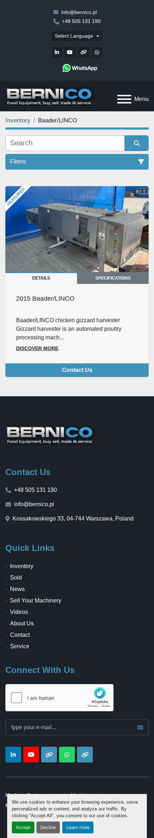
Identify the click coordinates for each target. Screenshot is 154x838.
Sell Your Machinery (35, 600)
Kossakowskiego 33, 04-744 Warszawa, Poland (73, 518)
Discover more (37, 348)
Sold (16, 578)
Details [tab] (41, 278)
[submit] (137, 143)
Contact (20, 635)
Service (19, 646)
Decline (48, 827)
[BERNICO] (50, 434)
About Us (22, 623)
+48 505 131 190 (81, 21)
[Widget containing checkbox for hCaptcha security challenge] (59, 697)
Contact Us (77, 370)
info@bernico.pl (79, 12)
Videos (19, 612)
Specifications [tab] (113, 278)
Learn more (78, 827)
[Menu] (124, 99)
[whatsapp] (79, 68)
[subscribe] (140, 727)
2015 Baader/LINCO (45, 298)
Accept (23, 827)
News (17, 589)
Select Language (74, 36)
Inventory (21, 566)
